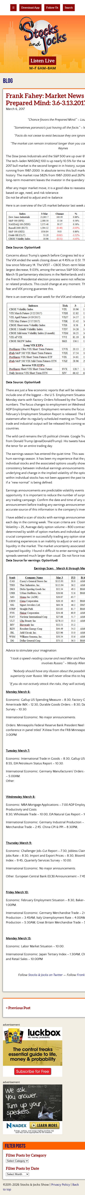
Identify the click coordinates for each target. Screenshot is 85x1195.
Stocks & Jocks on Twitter (45, 975)
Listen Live (43, 60)
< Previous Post (18, 1008)
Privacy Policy (60, 1184)
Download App (30, 7)
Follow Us (52, 7)
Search (69, 7)
